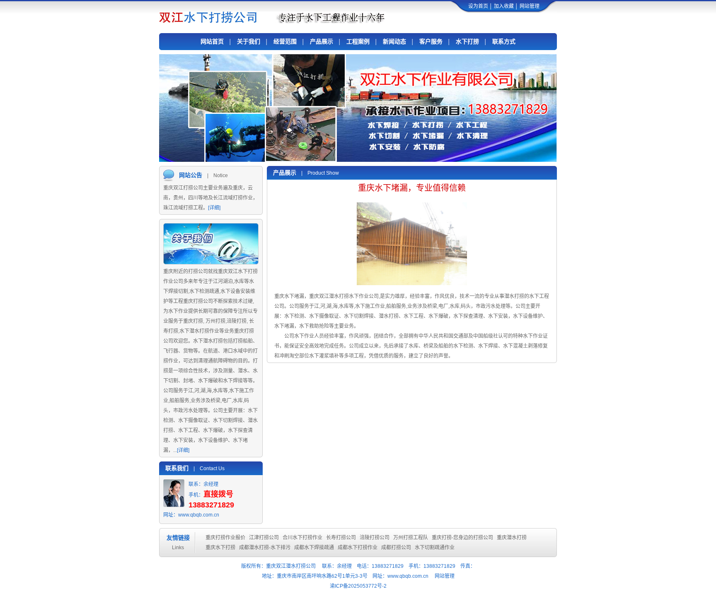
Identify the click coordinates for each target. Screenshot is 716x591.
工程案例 (358, 41)
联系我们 (177, 468)
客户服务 (431, 41)
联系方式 (503, 41)
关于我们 (248, 41)
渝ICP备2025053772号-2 (358, 586)
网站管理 (529, 6)
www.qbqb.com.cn (198, 515)
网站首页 (212, 41)
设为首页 (478, 6)
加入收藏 (504, 6)
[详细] (214, 208)
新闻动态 (394, 41)
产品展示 (321, 41)
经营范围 (285, 41)
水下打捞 (467, 41)
